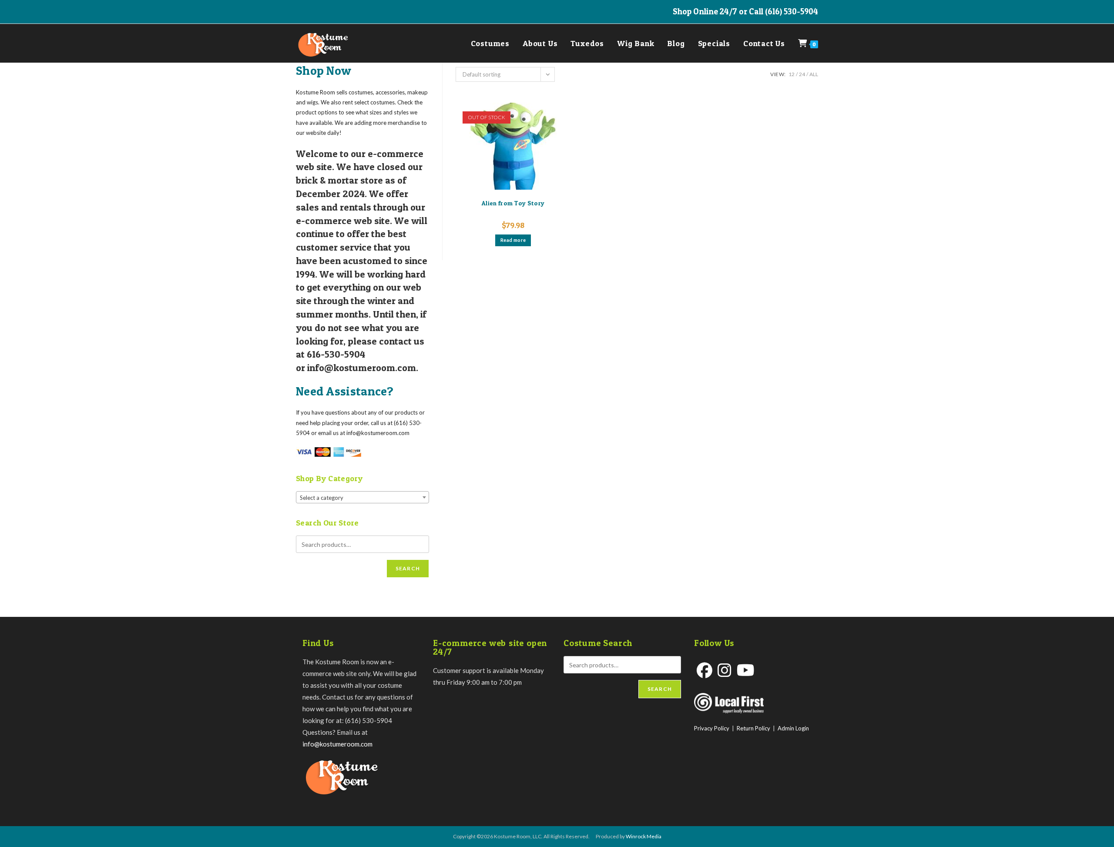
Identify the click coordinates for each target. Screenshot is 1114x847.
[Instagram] (724, 670)
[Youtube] (746, 670)
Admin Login (793, 728)
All (813, 74)
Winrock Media (643, 836)
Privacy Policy (711, 728)
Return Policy (753, 728)
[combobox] (362, 497)
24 (802, 74)
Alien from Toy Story (513, 203)
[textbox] (362, 498)
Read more (513, 240)
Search (408, 568)
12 (792, 74)
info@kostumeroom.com (337, 744)
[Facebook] (704, 670)
